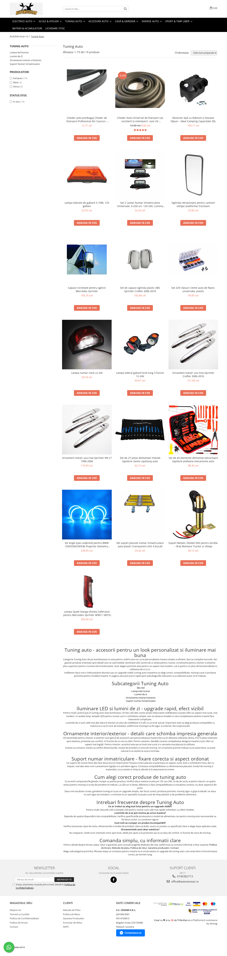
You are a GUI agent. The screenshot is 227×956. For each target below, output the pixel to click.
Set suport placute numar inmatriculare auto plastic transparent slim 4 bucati (140, 544)
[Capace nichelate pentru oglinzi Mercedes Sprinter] (87, 259)
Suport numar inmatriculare (141, 700)
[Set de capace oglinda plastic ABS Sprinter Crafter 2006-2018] (140, 259)
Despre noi (15, 910)
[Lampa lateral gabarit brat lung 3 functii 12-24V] (140, 344)
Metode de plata (120, 847)
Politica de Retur (71, 914)
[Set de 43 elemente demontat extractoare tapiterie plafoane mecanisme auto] (193, 429)
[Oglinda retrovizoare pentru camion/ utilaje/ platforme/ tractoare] (193, 174)
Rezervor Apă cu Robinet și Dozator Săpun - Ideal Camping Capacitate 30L (193, 119)
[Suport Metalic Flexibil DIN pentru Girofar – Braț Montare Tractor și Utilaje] (193, 514)
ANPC (66, 926)
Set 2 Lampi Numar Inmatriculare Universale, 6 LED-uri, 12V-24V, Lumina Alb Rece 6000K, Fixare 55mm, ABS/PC (140, 204)
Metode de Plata (71, 910)
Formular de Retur (72, 922)
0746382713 (184, 876)
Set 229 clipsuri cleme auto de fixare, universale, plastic (193, 289)
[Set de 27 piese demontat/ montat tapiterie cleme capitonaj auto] (140, 430)
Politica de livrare (19, 922)
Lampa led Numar (19, 52)
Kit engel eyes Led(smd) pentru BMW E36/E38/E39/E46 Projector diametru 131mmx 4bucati (87, 544)
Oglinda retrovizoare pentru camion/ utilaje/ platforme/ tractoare (193, 204)
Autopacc (18, 78)
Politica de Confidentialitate (24, 918)
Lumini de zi (140, 694)
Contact (174, 847)
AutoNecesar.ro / (20, 36)
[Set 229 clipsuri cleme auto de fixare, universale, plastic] (193, 259)
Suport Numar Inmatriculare (25, 64)
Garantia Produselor (73, 918)
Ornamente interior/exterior (141, 697)
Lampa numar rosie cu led (87, 372)
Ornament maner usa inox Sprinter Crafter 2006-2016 (193, 374)
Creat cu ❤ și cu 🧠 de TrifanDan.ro (172, 920)
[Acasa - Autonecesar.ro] (27, 9)
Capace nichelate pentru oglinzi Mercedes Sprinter (87, 289)
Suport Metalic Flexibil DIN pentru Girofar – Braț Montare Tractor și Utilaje (193, 544)
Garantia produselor (158, 847)
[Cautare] (125, 9)
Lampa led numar (140, 691)
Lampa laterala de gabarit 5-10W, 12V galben (87, 204)
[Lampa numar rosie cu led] (87, 344)
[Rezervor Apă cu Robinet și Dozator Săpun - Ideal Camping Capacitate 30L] (193, 89)
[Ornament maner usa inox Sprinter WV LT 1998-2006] (87, 429)
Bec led (141, 687)
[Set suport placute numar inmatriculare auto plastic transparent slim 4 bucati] (140, 514)
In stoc (16, 101)
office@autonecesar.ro (185, 881)
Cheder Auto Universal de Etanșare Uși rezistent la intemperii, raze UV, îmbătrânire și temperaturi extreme (140, 119)
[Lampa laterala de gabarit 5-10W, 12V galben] (87, 174)
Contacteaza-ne (133, 932)
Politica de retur (138, 847)
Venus (16, 86)
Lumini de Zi (16, 56)
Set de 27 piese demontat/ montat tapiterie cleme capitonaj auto (140, 459)
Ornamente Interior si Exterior (25, 60)
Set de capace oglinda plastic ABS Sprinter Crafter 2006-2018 (140, 289)
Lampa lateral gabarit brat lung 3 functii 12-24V (140, 374)
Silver (16, 82)
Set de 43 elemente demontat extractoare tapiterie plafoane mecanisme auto (193, 459)
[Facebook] (113, 880)
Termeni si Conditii (19, 914)
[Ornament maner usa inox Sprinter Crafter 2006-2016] (193, 344)
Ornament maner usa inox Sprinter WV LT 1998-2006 (87, 459)
